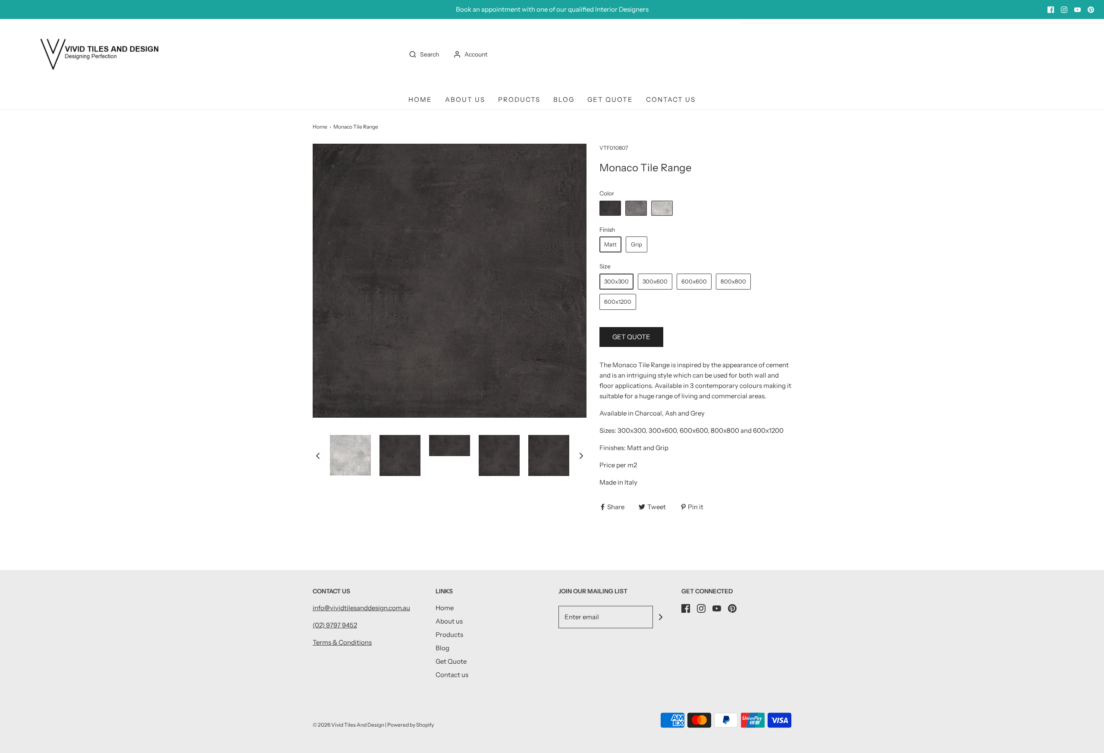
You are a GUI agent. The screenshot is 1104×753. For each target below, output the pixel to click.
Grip (636, 244)
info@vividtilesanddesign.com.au (361, 608)
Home (420, 99)
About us (465, 99)
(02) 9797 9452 (335, 625)
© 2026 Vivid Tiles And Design (348, 724)
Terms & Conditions (342, 642)
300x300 (616, 281)
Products (519, 99)
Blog (563, 99)
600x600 (694, 281)
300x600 (655, 281)
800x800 (733, 281)
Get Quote (610, 99)
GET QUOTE (631, 337)
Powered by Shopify (410, 724)
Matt (610, 244)
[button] (318, 455)
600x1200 (617, 301)
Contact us (671, 99)
